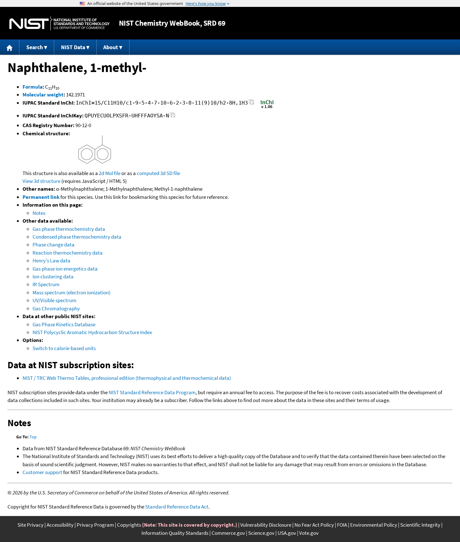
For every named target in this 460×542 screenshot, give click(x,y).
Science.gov (261, 532)
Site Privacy (30, 524)
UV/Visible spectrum (54, 300)
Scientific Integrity (420, 524)
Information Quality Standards (174, 532)
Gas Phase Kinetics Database (64, 324)
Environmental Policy (373, 524)
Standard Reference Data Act (176, 506)
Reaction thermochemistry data (68, 252)
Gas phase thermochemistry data (69, 228)
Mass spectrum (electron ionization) (71, 292)
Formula (33, 86)
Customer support (42, 472)
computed (148, 173)
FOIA (342, 524)
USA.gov (287, 532)
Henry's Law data (51, 260)
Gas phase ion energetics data (65, 268)
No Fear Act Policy (314, 524)
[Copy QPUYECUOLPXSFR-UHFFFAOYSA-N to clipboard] (172, 116)
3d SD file (170, 173)
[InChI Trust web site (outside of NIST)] (267, 107)
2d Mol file (109, 173)
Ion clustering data (53, 276)
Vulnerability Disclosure (265, 524)
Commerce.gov (228, 532)
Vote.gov (309, 532)
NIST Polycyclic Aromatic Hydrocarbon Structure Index (92, 332)
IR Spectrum (46, 284)
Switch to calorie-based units (64, 348)
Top (33, 437)
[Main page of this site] (9, 47)
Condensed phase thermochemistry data (77, 236)
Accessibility (60, 524)
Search (34, 47)
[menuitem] (9, 47)
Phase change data (53, 244)
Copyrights (129, 524)
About (110, 47)
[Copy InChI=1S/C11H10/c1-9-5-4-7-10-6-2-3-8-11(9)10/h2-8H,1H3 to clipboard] (251, 104)
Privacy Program (95, 524)
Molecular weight (43, 94)
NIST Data (73, 47)
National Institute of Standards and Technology (59, 23)
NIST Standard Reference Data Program (152, 392)
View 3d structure (41, 181)
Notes (39, 212)
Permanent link (41, 197)
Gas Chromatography (56, 308)
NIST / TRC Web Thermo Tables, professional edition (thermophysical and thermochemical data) (127, 377)
